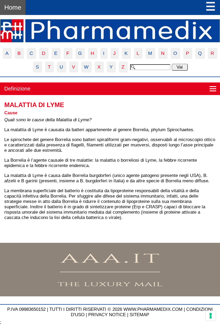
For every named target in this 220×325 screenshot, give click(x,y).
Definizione (17, 89)
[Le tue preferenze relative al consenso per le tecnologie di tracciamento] (211, 316)
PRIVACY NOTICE (107, 314)
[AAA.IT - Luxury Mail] (110, 294)
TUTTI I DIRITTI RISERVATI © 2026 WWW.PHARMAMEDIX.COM (115, 309)
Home (12, 7)
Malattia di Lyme (34, 104)
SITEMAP (139, 314)
